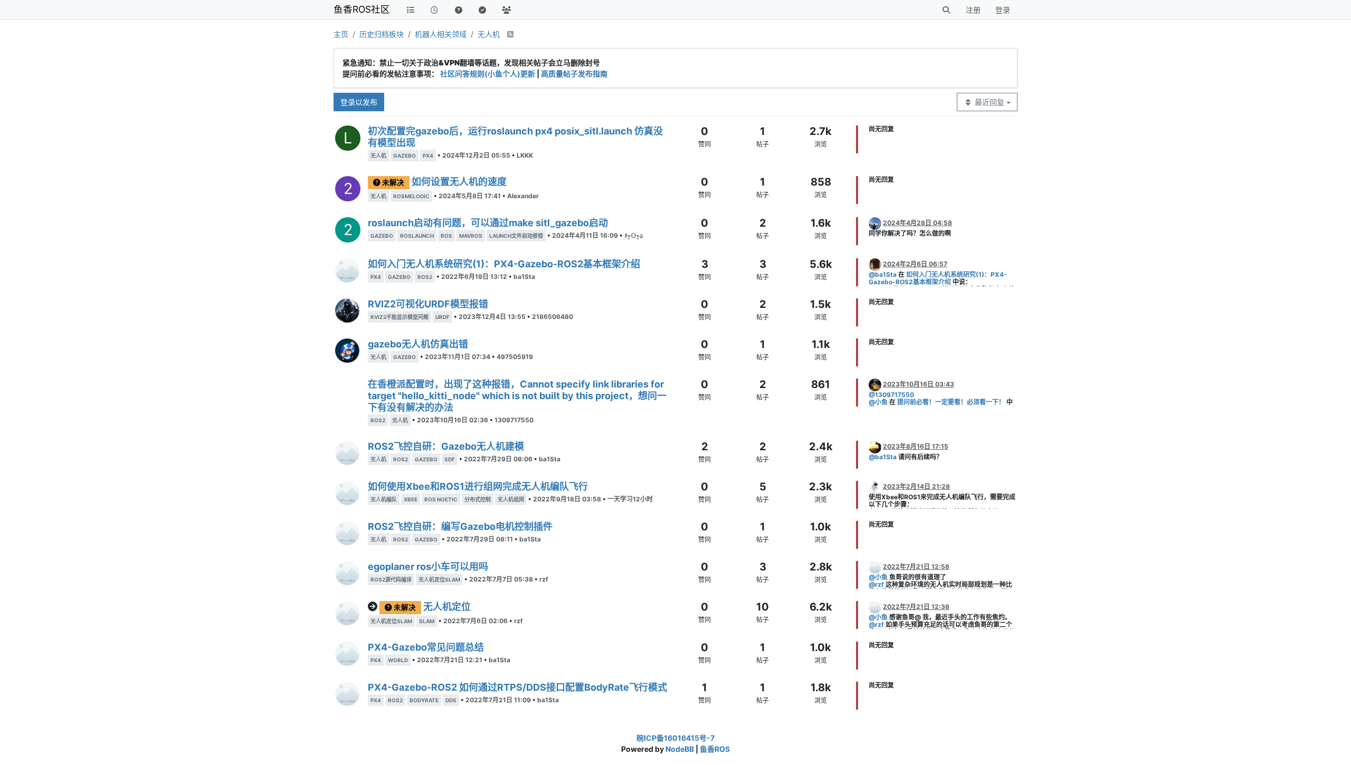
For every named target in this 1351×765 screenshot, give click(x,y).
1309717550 (514, 420)
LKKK (525, 155)
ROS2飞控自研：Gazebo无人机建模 (446, 446)
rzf (543, 579)
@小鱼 (878, 402)
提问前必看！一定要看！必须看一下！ (951, 402)
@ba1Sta (883, 274)
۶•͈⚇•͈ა (633, 235)
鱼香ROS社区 (362, 9)
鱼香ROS (715, 748)
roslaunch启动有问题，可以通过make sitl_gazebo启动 (488, 222)
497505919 (515, 357)
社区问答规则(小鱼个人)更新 (487, 73)
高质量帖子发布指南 (574, 73)
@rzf (876, 584)
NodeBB (679, 748)
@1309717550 (891, 395)
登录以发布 (358, 102)
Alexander (523, 196)
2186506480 (552, 317)
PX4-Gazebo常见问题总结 (426, 647)
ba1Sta (524, 276)
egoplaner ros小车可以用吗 (428, 566)
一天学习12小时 (630, 499)
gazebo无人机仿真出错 (418, 344)
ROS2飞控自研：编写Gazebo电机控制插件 (460, 526)
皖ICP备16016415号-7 (675, 737)
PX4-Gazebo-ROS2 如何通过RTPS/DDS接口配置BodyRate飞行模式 (517, 687)
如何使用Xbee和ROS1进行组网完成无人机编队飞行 (478, 486)
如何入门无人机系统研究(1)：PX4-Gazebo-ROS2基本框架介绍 (504, 263)
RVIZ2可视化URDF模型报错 (428, 303)
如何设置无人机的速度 (459, 181)
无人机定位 (447, 606)
